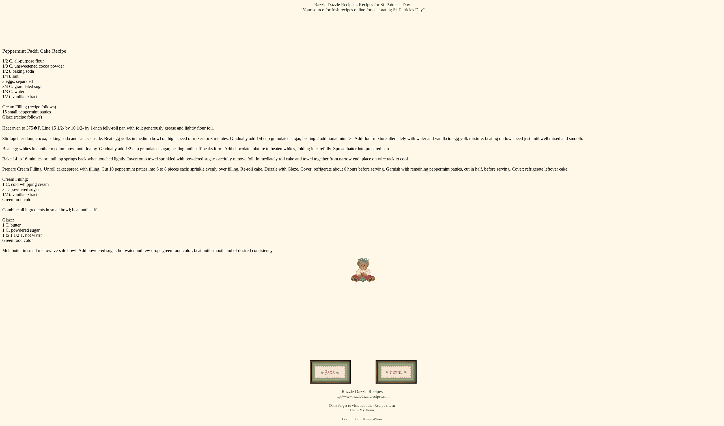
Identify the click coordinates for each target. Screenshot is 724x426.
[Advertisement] (363, 29)
